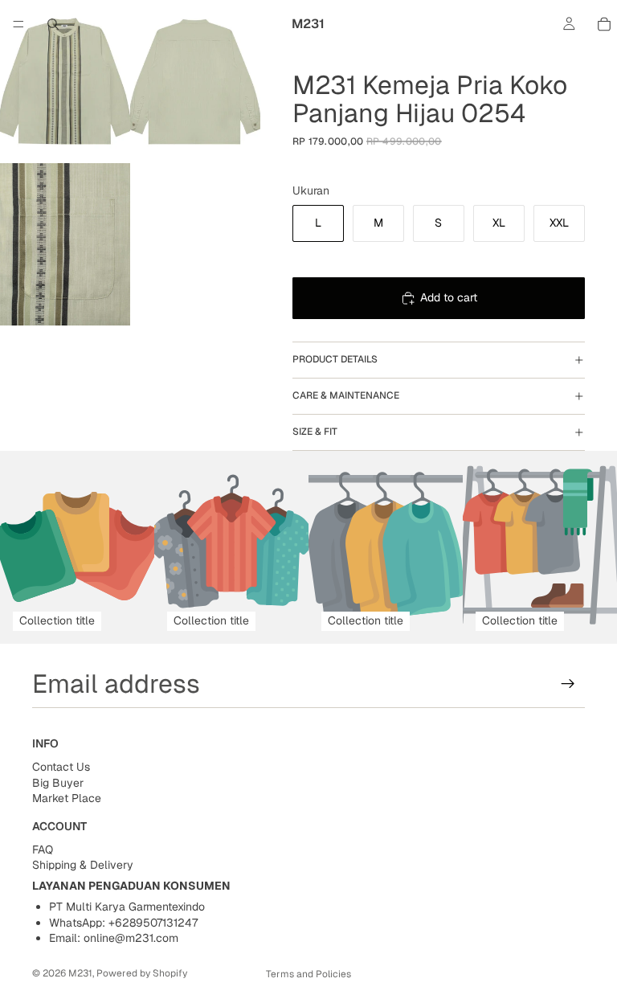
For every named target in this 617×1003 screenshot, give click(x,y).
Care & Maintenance (345, 395)
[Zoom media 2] (195, 81)
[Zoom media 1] (65, 81)
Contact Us (61, 766)
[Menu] (18, 24)
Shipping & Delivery (82, 865)
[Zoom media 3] (65, 244)
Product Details (335, 359)
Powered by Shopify (141, 973)
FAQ (42, 848)
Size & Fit (314, 431)
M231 (80, 973)
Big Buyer (58, 783)
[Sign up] (568, 684)
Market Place (66, 798)
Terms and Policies (308, 974)
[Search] (53, 24)
